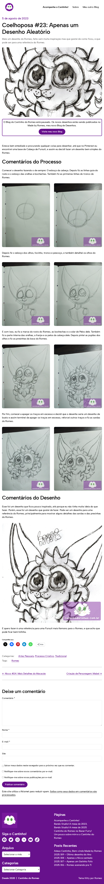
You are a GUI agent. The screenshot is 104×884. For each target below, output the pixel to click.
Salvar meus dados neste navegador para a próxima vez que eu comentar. (39, 765)
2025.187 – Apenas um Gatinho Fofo (73, 861)
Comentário (8, 698)
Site (4, 753)
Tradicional (61, 656)
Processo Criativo (44, 656)
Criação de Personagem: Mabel (82, 673)
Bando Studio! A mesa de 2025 (70, 827)
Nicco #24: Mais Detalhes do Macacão (25, 673)
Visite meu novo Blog (52, 131)
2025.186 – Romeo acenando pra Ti (73, 865)
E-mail (6, 741)
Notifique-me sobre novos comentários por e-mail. (28, 771)
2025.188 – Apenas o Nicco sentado (73, 857)
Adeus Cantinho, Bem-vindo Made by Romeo (78, 850)
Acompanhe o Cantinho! (66, 820)
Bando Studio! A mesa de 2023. (70, 823)
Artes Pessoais (26, 656)
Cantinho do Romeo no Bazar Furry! (73, 830)
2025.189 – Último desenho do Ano (72, 854)
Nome (5, 730)
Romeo (15, 660)
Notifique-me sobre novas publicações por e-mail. (28, 777)
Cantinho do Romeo (28, 878)
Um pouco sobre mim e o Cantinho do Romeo (74, 836)
